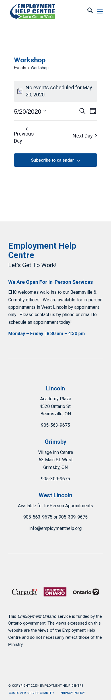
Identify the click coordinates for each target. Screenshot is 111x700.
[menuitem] (87, 11)
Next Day (83, 136)
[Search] (87, 11)
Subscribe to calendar (52, 160)
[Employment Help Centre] (46, 11)
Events (20, 67)
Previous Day (24, 137)
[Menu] (100, 11)
